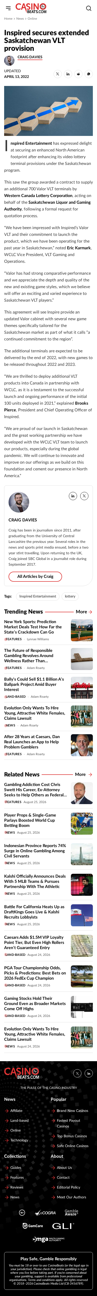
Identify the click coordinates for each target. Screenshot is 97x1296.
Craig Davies (30, 57)
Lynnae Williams (38, 639)
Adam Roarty (36, 667)
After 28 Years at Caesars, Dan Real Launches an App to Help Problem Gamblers (32, 742)
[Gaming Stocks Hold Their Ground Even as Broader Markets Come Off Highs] (82, 1007)
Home (8, 18)
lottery (70, 596)
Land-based (16, 696)
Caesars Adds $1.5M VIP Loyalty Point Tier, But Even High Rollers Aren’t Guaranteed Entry (34, 942)
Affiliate (16, 1111)
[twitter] (84, 496)
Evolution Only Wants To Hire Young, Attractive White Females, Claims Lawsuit (34, 713)
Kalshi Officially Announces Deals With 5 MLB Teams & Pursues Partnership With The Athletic (35, 881)
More (81, 612)
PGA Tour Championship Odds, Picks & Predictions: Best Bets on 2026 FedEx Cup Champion (35, 973)
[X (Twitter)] (77, 1073)
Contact (63, 1177)
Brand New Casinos (72, 1111)
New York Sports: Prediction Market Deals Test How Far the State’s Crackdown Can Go (33, 627)
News (20, 18)
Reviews (16, 1187)
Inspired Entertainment (37, 596)
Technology (19, 1140)
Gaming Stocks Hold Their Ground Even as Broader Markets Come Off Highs (35, 1003)
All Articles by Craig (35, 576)
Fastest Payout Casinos (68, 1123)
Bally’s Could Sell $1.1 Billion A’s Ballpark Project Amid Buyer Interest (34, 684)
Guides (15, 1168)
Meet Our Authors (71, 1197)
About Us (64, 1168)
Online (32, 18)
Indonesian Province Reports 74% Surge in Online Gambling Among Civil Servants (35, 851)
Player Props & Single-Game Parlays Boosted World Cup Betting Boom (30, 820)
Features (14, 639)
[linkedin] (73, 496)
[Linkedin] (89, 1073)
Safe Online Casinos (72, 1146)
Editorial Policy (68, 1187)
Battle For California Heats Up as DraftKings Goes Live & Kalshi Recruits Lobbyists (34, 912)
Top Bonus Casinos (72, 1136)
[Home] (31, 8)
